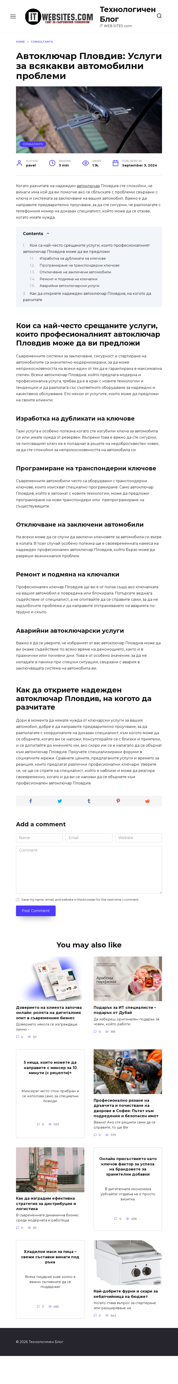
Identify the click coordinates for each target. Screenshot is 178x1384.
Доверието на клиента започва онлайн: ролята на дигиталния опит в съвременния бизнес (49, 1012)
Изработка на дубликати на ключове (73, 258)
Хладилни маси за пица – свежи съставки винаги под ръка (50, 1256)
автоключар (88, 186)
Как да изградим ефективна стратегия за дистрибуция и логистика (46, 1203)
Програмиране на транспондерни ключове (80, 265)
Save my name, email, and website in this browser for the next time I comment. (80, 899)
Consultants (33, 144)
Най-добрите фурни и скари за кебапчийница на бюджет (126, 1294)
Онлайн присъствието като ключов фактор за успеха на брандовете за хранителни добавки (128, 1166)
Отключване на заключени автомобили (75, 272)
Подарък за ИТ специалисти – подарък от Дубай (125, 1010)
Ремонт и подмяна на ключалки (68, 279)
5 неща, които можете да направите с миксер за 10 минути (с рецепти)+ (50, 1067)
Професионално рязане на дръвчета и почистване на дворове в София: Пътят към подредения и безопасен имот (126, 1108)
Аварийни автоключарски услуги (69, 286)
